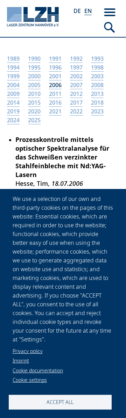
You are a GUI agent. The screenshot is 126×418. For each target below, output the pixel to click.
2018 (97, 102)
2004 (13, 85)
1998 (97, 67)
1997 (76, 67)
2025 (34, 120)
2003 (97, 76)
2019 (13, 111)
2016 (55, 102)
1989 (13, 59)
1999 (13, 76)
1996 (55, 67)
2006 (55, 85)
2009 (13, 94)
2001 (55, 76)
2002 (76, 76)
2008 (97, 85)
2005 (34, 85)
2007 (76, 85)
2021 (55, 111)
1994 (13, 67)
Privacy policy (28, 351)
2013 (97, 94)
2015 (34, 102)
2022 (76, 111)
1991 (55, 59)
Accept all (60, 402)
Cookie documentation (38, 370)
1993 (97, 59)
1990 (34, 59)
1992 (76, 59)
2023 (97, 111)
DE (77, 11)
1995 (34, 67)
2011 (55, 94)
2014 (13, 102)
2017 (76, 102)
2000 (34, 76)
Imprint (21, 360)
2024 (13, 120)
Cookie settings (30, 380)
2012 (76, 94)
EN (88, 11)
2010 (34, 94)
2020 (34, 111)
